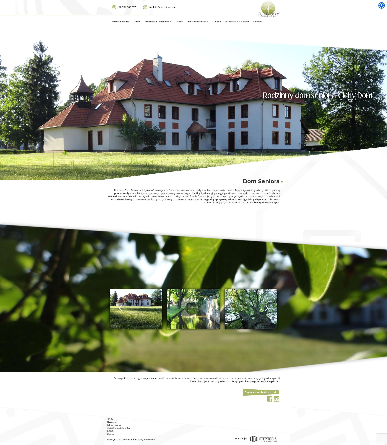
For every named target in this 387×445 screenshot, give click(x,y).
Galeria (217, 21)
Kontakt (258, 21)
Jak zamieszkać (114, 425)
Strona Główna (120, 21)
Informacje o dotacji (237, 21)
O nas (137, 21)
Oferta (179, 21)
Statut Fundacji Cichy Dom (119, 428)
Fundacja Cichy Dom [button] (157, 21)
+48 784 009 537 (126, 7)
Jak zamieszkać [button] (197, 21)
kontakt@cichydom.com (162, 7)
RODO (110, 431)
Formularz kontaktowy (257, 392)
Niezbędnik (112, 422)
